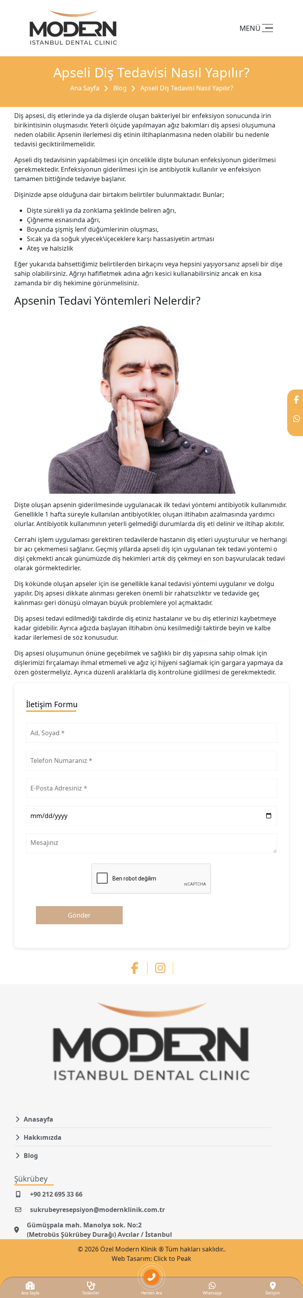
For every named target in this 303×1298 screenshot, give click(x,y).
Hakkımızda (43, 1137)
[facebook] (295, 403)
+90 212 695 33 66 (56, 1194)
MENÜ (249, 28)
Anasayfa (38, 1119)
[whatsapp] (295, 422)
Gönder (79, 915)
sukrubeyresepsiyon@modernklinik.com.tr (97, 1209)
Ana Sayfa (84, 88)
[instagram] (164, 968)
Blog (120, 88)
